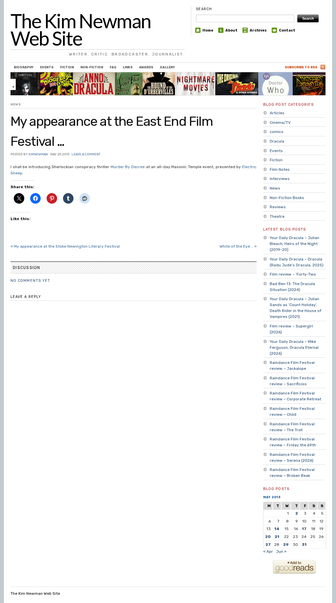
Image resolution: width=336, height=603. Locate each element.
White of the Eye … (238, 246)
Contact (287, 30)
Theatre (277, 216)
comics (277, 131)
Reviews (278, 207)
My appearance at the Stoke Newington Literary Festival (65, 246)
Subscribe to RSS (301, 67)
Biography (23, 67)
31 (304, 544)
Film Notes (280, 169)
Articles (277, 113)
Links (128, 67)
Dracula (277, 141)
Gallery (167, 67)
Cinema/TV (280, 122)
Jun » (281, 551)
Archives (258, 30)
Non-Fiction (91, 67)
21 (277, 536)
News (15, 104)
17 (304, 528)
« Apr (268, 551)
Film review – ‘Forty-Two (293, 274)
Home (207, 30)
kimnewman (38, 154)
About (231, 30)
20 (268, 536)
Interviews (280, 178)
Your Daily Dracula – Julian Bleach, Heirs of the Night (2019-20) (294, 243)
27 (268, 544)
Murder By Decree (128, 167)
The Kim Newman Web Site (80, 29)
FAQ (113, 67)
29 (286, 544)
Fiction (67, 67)
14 (276, 528)
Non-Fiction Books (287, 197)
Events (46, 67)
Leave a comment (86, 154)
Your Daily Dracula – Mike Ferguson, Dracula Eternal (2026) (294, 347)
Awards (146, 67)
